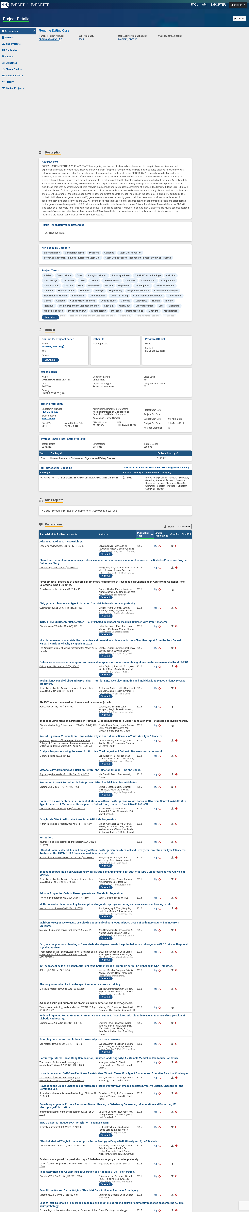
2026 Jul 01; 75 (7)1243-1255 (59, 787)
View (105, 554)
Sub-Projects (13, 44)
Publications (12, 50)
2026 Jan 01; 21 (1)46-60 (66, 689)
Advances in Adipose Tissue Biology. (61, 541)
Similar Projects (15, 88)
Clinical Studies (14, 69)
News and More (14, 75)
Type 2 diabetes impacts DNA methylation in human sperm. (74, 1122)
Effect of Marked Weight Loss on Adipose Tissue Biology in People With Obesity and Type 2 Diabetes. (99, 1141)
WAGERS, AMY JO (52, 346)
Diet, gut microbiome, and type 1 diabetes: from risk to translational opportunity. (87, 603)
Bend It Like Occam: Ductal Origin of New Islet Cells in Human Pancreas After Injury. (89, 1190)
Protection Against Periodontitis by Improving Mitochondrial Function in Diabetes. (88, 782)
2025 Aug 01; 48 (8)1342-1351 (62, 1145)
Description (11, 31)
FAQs (194, 4)
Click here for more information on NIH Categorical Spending (156, 467)
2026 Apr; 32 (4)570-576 (67, 743)
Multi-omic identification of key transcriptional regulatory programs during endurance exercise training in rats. (105, 904)
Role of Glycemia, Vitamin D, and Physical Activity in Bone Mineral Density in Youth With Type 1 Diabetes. (101, 736)
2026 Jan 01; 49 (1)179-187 (60, 626)
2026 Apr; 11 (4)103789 (65, 823)
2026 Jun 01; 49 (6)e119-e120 (62, 808)
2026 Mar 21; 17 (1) (61, 908)
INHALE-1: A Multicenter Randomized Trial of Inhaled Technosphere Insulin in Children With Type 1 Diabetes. (103, 621)
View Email (50, 360)
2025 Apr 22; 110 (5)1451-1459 (61, 1063)
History (10, 82)
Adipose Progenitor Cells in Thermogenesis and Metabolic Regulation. (81, 893)
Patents (9, 56)
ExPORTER (218, 4)
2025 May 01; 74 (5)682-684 (58, 1194)
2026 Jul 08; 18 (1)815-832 (56, 706)
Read (50, 317)
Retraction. (46, 837)
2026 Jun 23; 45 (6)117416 (59, 666)
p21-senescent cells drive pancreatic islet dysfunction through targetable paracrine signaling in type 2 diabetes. (106, 965)
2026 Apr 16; (60, 589)
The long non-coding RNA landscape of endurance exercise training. (80, 984)
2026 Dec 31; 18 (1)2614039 (60, 607)
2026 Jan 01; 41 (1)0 (64, 897)
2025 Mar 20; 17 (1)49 (60, 1127)
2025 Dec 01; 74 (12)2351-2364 (60, 1176)
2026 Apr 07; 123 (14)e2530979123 (68, 954)
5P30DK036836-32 (49, 39)
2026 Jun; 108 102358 (62, 988)
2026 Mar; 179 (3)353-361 (66, 857)
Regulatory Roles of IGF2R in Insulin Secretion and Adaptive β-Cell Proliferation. (87, 1171)
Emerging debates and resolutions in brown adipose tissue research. (80, 1039)
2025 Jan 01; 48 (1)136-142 (60, 1023)
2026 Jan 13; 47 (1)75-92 (61, 546)
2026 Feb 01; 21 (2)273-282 (66, 880)
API (204, 4)
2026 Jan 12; (54, 755)
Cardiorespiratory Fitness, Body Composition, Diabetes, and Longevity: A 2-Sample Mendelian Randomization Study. (109, 1058)
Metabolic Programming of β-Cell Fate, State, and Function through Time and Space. (90, 769)
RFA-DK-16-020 (50, 411)
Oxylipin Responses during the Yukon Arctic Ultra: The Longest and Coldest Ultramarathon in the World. (101, 751)
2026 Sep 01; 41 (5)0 (64, 774)
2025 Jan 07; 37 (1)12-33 (60, 1044)
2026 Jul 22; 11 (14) (54, 970)
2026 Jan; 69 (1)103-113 (58, 567)
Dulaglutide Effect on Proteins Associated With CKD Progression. (78, 819)
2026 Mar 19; (65, 930)
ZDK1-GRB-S (48, 418)
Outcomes (11, 63)
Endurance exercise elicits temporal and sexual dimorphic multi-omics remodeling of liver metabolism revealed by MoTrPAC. (114, 662)
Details (9, 37)
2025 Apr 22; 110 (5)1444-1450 (61, 1079)
